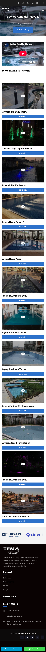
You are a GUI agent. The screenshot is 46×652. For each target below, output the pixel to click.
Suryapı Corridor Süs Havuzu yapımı (19, 406)
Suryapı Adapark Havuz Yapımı (16, 443)
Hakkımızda (7, 578)
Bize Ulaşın (22, 30)
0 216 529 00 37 (13, 611)
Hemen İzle (23, 116)
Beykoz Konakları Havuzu (27, 24)
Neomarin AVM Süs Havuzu (14, 296)
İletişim (5, 589)
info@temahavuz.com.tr (15, 616)
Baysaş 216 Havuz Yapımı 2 (15, 332)
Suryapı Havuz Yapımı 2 (13, 222)
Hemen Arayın (13, 649)
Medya (5, 586)
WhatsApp (36, 649)
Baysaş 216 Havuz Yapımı (14, 369)
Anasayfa (13, 24)
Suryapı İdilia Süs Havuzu (14, 185)
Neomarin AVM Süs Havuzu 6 (15, 516)
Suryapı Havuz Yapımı (12, 259)
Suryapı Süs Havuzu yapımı (14, 112)
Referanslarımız (8, 582)
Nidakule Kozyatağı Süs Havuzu (17, 148)
